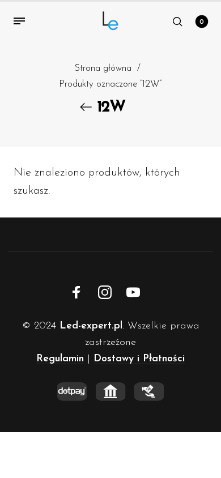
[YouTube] (133, 292)
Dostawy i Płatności (139, 359)
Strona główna (102, 68)
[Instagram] (105, 292)
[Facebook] (76, 292)
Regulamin (60, 359)
